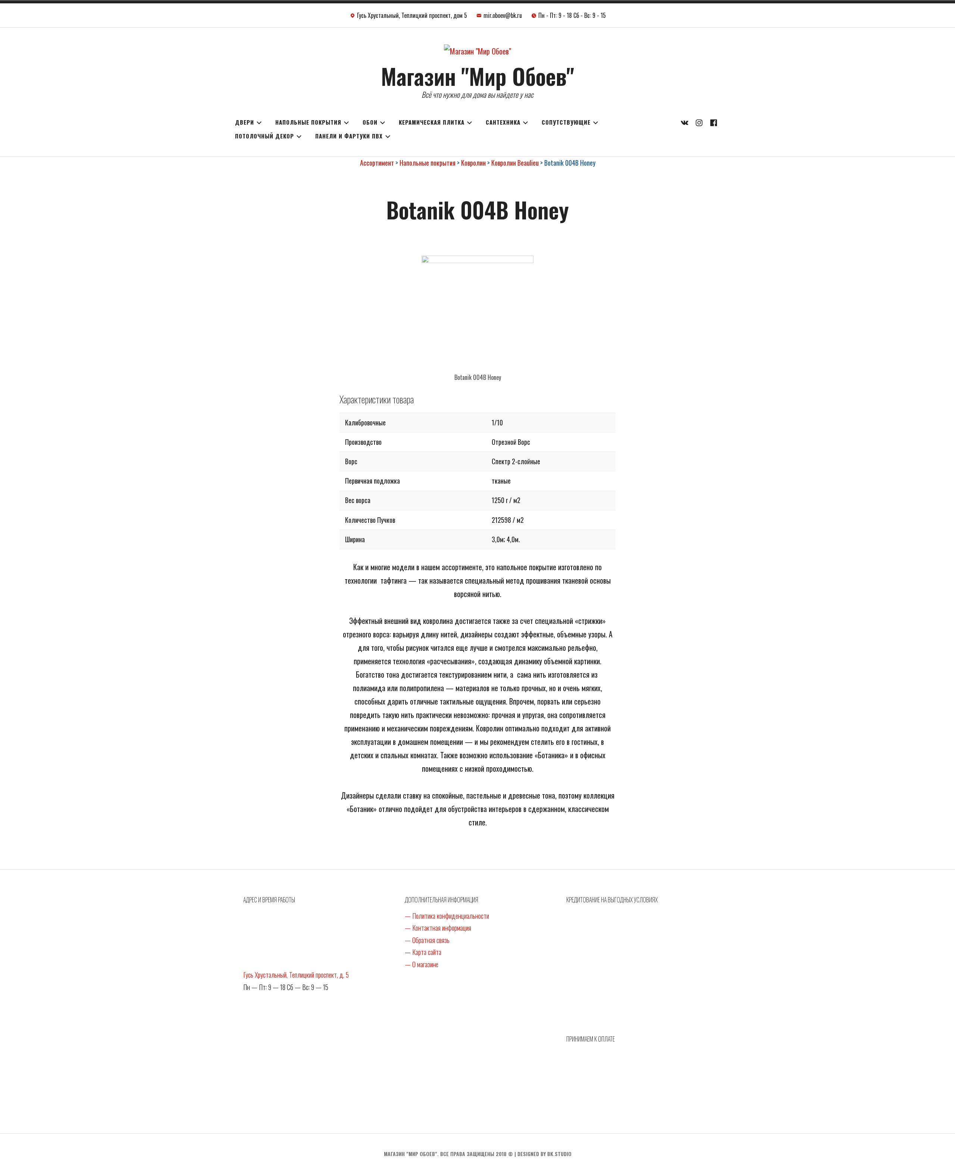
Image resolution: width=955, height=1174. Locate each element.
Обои (370, 122)
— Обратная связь (427, 940)
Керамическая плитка (431, 122)
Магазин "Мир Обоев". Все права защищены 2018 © (448, 1154)
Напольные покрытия (308, 122)
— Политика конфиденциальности (447, 916)
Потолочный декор (264, 136)
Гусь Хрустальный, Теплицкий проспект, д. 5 (296, 975)
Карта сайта (426, 952)
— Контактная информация (438, 928)
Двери (244, 122)
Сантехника (503, 122)
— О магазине (421, 964)
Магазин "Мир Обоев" (477, 75)
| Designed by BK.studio (543, 1154)
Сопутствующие (566, 122)
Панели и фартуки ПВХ (349, 136)
